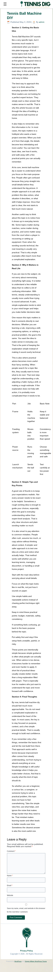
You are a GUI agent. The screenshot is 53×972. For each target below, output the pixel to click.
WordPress (17, 961)
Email (9, 885)
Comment (11, 851)
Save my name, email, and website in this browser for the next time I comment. (26, 910)
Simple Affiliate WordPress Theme (36, 961)
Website (10, 895)
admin (41, 22)
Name (10, 876)
